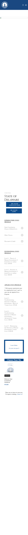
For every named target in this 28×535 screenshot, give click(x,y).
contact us (19, 394)
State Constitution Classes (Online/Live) (10, 228)
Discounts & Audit (9, 241)
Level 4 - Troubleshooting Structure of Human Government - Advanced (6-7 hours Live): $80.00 (10, 315)
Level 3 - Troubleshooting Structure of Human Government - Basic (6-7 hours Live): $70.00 (11, 301)
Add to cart (7, 375)
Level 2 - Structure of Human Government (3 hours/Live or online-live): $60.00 (11, 272)
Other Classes (8, 235)
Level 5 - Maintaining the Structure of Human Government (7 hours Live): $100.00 (11, 328)
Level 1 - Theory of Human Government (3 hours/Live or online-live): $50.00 (11, 260)
